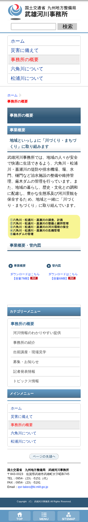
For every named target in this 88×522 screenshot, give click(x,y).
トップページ (19, 516)
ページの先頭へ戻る (44, 456)
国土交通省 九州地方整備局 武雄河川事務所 (44, 12)
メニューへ (44, 516)
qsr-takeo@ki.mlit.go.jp (33, 487)
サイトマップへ (68, 516)
